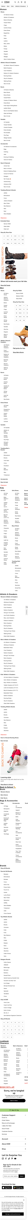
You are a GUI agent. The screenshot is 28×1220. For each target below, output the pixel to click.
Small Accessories (19, 845)
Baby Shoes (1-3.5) (6, 498)
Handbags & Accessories (7, 1074)
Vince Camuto (7, 913)
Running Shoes (7, 76)
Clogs (5, 25)
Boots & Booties (8, 20)
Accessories (4, 479)
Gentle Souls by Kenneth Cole (11, 978)
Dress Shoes (7, 30)
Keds (5, 930)
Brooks (5, 458)
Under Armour (7, 953)
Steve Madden (7, 214)
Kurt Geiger (7, 983)
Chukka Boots (6, 382)
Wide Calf (6, 229)
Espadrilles (6, 33)
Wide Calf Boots (8, 113)
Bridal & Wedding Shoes (10, 171)
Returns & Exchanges (8, 1123)
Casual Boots (7, 97)
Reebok (6, 728)
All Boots (6, 375)
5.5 (15, 236)
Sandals (6, 51)
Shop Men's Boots (18, 352)
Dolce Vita (6, 884)
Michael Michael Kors (9, 986)
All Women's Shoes (8, 15)
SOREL (5, 903)
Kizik (5, 932)
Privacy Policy (17, 1208)
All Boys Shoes (17, 529)
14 (16, 320)
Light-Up (6, 540)
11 (11, 243)
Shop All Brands (5, 868)
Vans (5, 956)
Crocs (5, 198)
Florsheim (6, 465)
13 (22, 243)
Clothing (6, 152)
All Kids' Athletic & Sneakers (11, 677)
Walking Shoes (7, 81)
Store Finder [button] (5, 1128)
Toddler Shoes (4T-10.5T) (5, 505)
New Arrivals (7, 83)
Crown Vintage (7, 1007)
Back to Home (14, 1100)
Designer (6, 176)
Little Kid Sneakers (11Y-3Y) (11, 688)
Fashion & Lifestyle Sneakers (11, 73)
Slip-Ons (6, 329)
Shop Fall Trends (5, 285)
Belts (17, 817)
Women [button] (3, 6)
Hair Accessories (19, 831)
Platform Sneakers (8, 620)
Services (4, 1134)
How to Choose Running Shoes (10, 738)
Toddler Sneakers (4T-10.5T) (11, 685)
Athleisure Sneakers (9, 602)
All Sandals (6, 122)
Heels (5, 38)
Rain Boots (6, 324)
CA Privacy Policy (6, 1210)
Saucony (6, 948)
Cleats (5, 531)
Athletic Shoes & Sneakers (6, 299)
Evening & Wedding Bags (6, 819)
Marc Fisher (7, 203)
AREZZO (6, 965)
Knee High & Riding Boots (10, 105)
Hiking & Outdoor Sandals (6, 443)
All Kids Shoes (6, 493)
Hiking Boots (5, 391)
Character (6, 528)
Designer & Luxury (18, 824)
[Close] (24, 1200)
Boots (5, 303)
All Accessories (19, 806)
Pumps (5, 49)
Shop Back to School (7, 784)
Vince (5, 996)
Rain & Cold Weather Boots (11, 111)
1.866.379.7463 (6, 1126)
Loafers (5, 41)
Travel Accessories (19, 855)
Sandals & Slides (18, 1073)
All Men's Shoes (6, 294)
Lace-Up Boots (6, 395)
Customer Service (7, 1131)
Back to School (8, 168)
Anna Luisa (6, 1002)
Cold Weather (18, 820)
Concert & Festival (8, 173)
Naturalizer (6, 900)
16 (23, 320)
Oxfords (6, 421)
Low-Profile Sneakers (9, 615)
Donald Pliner (7, 975)
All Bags (6, 806)
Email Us (4, 1117)
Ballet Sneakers (8, 68)
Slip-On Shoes (6, 555)
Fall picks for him (19, 348)
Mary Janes (7, 43)
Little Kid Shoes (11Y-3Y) (6, 511)
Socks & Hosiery (8, 159)
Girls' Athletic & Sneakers (10, 680)
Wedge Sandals (8, 138)
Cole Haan (6, 460)
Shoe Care (18, 842)
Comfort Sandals (8, 127)
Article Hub (6, 166)
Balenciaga (6, 967)
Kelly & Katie (7, 1010)
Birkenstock (7, 195)
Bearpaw (6, 874)
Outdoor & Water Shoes (6, 544)
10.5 (8, 243)
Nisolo (5, 988)
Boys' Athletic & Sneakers (10, 682)
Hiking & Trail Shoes (9, 612)
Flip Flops (6, 135)
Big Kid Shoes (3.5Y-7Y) (6, 516)
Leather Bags (6, 824)
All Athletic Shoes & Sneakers (11, 65)
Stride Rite (17, 588)
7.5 (8, 239)
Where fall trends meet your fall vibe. (14, 281)
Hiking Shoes (5, 320)
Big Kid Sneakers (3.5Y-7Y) (11, 690)
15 (20, 320)
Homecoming (7, 181)
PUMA (5, 725)
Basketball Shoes (8, 647)
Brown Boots (7, 95)
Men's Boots (4, 795)
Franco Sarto (7, 887)
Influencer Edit (7, 184)
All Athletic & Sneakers (10, 599)
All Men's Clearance (18, 1049)
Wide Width (7, 226)
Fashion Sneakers (8, 610)
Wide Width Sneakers (9, 636)
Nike (5, 208)
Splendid (6, 991)
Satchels (6, 827)
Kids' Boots (4, 798)
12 (19, 243)
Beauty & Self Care (18, 813)
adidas (5, 193)
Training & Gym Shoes (9, 631)
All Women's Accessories (10, 146)
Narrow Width (7, 224)
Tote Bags (6, 834)
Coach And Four (8, 1005)
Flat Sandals (7, 132)
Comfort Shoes (7, 28)
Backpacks (6, 809)
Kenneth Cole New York (10, 980)
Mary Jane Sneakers (9, 618)
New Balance (7, 206)
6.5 (23, 236)
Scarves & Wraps (18, 838)
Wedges (6, 56)
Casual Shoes (7, 22)
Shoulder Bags (6, 830)
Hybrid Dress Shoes (5, 415)
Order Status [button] (5, 1120)
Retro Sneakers (8, 623)
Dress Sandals (7, 130)
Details (16, 1171)
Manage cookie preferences (13, 1214)
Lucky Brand (7, 895)
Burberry (6, 973)
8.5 (15, 239)
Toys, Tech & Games (18, 851)
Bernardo (6, 970)
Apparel (18, 810)
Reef (5, 211)
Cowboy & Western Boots (10, 100)
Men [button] (8, 6)
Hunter (5, 892)
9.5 (23, 239)
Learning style (6, 777)
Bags (5, 149)
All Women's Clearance (7, 1050)
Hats (5, 154)
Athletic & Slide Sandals (6, 431)
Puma (16, 582)
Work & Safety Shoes (9, 59)
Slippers (6, 54)
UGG (16, 590)
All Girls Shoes (17, 493)
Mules (5, 46)
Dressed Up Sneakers (7, 410)
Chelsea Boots (6, 378)
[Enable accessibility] (26, 607)
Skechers (17, 585)
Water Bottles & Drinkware (18, 860)
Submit (22, 1176)
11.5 (15, 243)
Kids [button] (12, 6)
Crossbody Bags (6, 814)
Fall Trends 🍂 (7, 179)
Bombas (6, 879)
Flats (5, 35)
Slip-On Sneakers (8, 78)
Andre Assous (7, 962)
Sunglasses (18, 848)
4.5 (8, 236)
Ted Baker (6, 993)
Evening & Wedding (9, 157)
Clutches (6, 811)
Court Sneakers (8, 70)
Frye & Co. (6, 890)
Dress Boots (7, 103)
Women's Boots (5, 792)
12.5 (20, 316)
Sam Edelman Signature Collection (12, 1015)
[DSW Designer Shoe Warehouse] (7, 2)
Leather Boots (7, 108)
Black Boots (7, 92)
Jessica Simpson (8, 201)
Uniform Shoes (6, 559)
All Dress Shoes (6, 406)
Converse (17, 571)
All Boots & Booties (9, 90)
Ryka (5, 945)
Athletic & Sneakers (9, 17)
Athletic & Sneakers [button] (20, 6)
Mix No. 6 (6, 1013)
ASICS (5, 712)
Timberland (6, 475)
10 (4, 243)
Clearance (3, 218)
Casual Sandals (8, 125)
